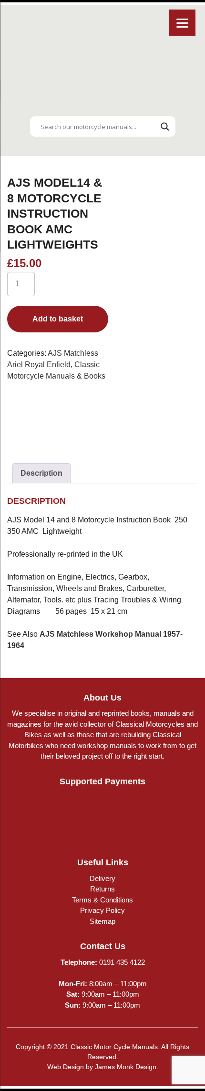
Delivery (102, 878)
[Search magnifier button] (165, 126)
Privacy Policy (102, 910)
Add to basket (57, 319)
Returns (102, 889)
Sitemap (102, 921)
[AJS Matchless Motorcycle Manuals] (57, 419)
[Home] (102, 105)
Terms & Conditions (102, 900)
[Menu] (182, 23)
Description (41, 473)
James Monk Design (125, 1067)
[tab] (41, 473)
